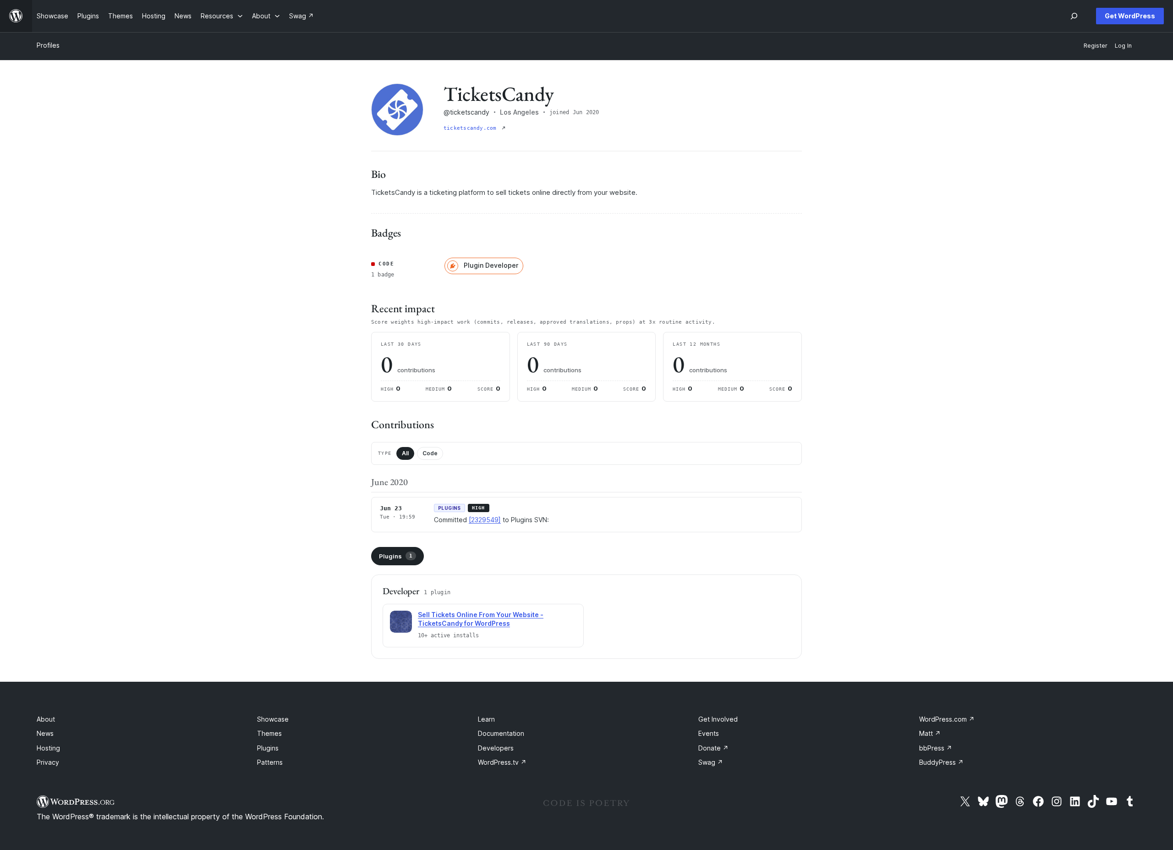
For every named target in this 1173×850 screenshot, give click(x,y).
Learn (486, 719)
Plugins (395, 556)
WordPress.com (947, 719)
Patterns (270, 762)
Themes (269, 733)
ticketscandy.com (472, 128)
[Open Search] (1074, 16)
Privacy (48, 762)
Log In (1123, 45)
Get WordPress (1130, 16)
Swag (710, 762)
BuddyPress (941, 762)
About (46, 719)
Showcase (273, 719)
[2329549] (485, 520)
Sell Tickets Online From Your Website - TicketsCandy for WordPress (480, 619)
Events (708, 733)
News (45, 733)
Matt (930, 733)
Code (430, 453)
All (405, 453)
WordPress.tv (502, 762)
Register (1095, 45)
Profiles (48, 45)
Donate (713, 748)
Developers (496, 748)
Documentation (501, 733)
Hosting (48, 748)
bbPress (935, 748)
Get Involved (718, 719)
